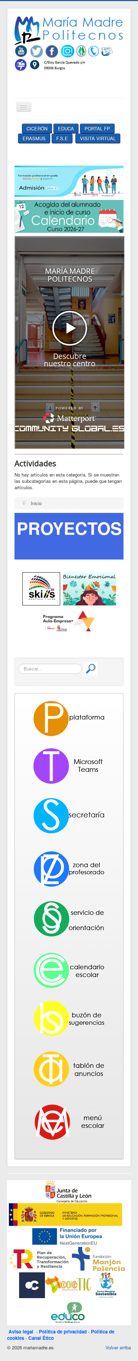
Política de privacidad (63, 1331)
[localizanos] (57, 64)
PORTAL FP (97, 128)
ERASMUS (34, 138)
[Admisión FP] (69, 180)
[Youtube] (22, 50)
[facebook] (52, 50)
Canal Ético (41, 1338)
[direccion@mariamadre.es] (106, 50)
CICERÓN (37, 128)
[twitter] (36, 50)
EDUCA (66, 128)
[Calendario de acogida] (69, 215)
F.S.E (62, 138)
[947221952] (93, 50)
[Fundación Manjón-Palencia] (97, 1258)
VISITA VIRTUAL (98, 138)
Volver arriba (118, 1347)
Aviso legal (22, 1331)
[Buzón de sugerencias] (21, 64)
